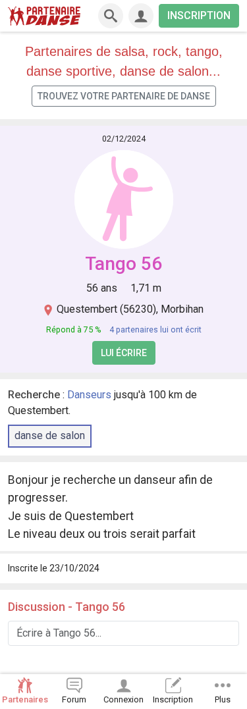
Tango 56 (123, 264)
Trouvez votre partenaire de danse (124, 96)
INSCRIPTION (199, 15)
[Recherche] (110, 15)
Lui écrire (124, 353)
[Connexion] (140, 15)
